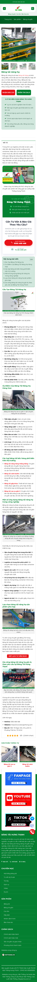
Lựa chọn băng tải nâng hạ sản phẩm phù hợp (18, 279)
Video (6, 888)
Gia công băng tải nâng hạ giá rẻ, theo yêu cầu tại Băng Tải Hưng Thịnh (18, 284)
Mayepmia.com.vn (24, 979)
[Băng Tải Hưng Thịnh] (18, 8)
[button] (4, 8)
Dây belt (7, 915)
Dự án (6, 892)
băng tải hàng (23, 75)
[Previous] (4, 44)
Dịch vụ (6, 884)
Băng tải (7, 904)
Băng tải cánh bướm (27, 765)
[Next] (32, 44)
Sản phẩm (17, 19)
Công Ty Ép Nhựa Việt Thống (21, 977)
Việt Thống (22, 974)
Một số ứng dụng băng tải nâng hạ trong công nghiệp (17, 275)
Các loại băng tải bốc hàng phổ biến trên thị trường (17, 270)
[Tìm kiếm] (32, 8)
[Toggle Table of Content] (30, 259)
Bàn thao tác (25, 14)
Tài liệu (6, 881)
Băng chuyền (12, 14)
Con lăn (19, 14)
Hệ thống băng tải (10, 873)
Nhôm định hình (9, 919)
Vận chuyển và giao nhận (13, 942)
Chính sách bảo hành (11, 934)
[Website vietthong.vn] (8, 955)
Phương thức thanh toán (12, 945)
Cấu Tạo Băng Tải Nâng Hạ (14, 262)
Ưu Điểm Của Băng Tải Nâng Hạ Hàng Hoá (18, 266)
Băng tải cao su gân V (9, 765)
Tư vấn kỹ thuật (9, 877)
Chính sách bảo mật (11, 938)
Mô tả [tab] (5, 142)
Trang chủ (8, 19)
